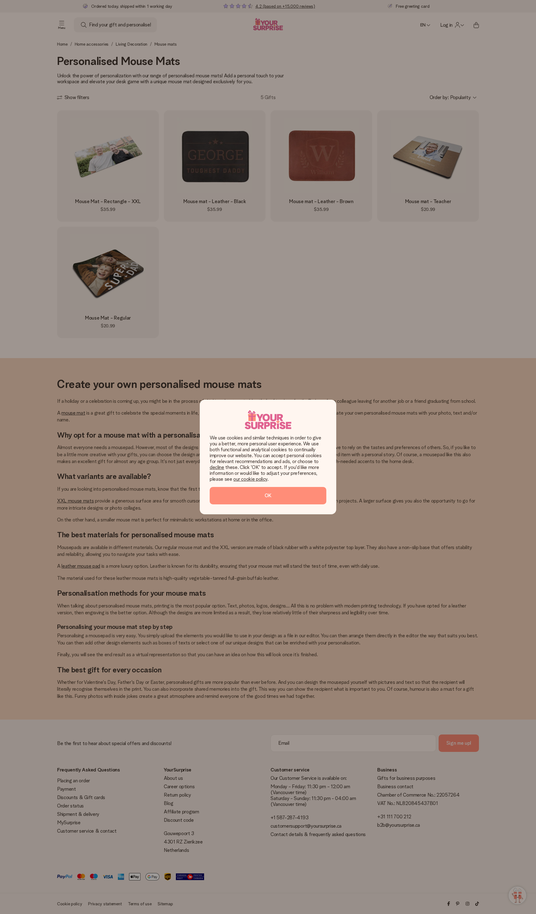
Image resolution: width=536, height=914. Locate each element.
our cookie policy (250, 479)
